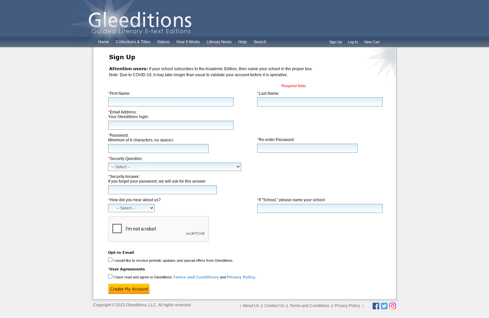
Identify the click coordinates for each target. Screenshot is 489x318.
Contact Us (274, 305)
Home (103, 42)
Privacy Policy (241, 277)
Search (259, 42)
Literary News (219, 42)
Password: (141, 137)
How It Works (188, 42)
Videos (163, 42)
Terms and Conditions (196, 277)
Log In (353, 42)
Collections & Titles (133, 42)
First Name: (119, 93)
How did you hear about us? (134, 200)
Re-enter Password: (276, 139)
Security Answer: (157, 179)
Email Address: (128, 114)
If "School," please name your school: (291, 200)
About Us (251, 305)
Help (242, 42)
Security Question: (125, 158)
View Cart (372, 42)
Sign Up (335, 42)
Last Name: (268, 93)
